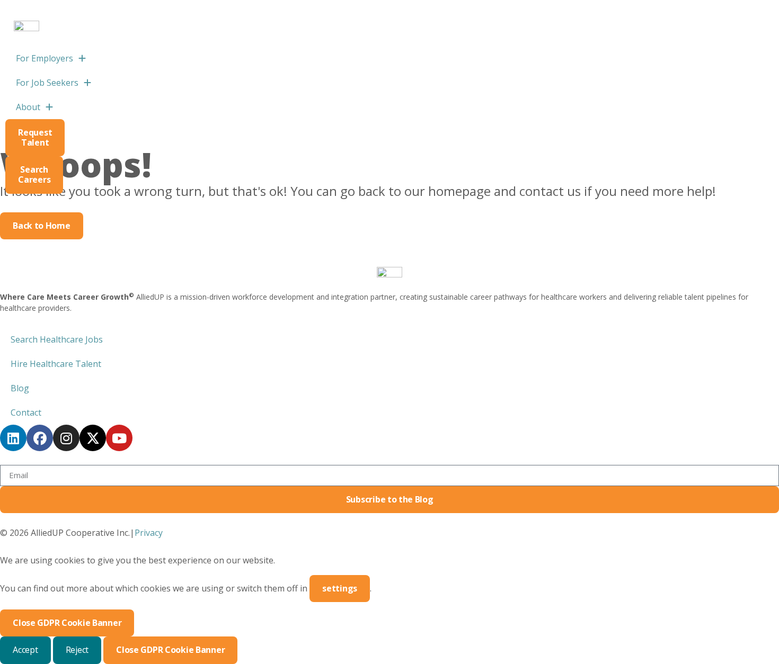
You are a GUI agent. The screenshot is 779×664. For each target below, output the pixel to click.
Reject (77, 650)
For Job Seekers (47, 82)
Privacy (149, 533)
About (28, 107)
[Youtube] (119, 438)
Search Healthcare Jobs (57, 339)
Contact (26, 412)
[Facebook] (39, 438)
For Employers (56, 60)
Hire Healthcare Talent (56, 364)
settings (339, 588)
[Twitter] (92, 438)
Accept (25, 650)
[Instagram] (66, 438)
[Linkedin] (13, 438)
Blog (20, 388)
